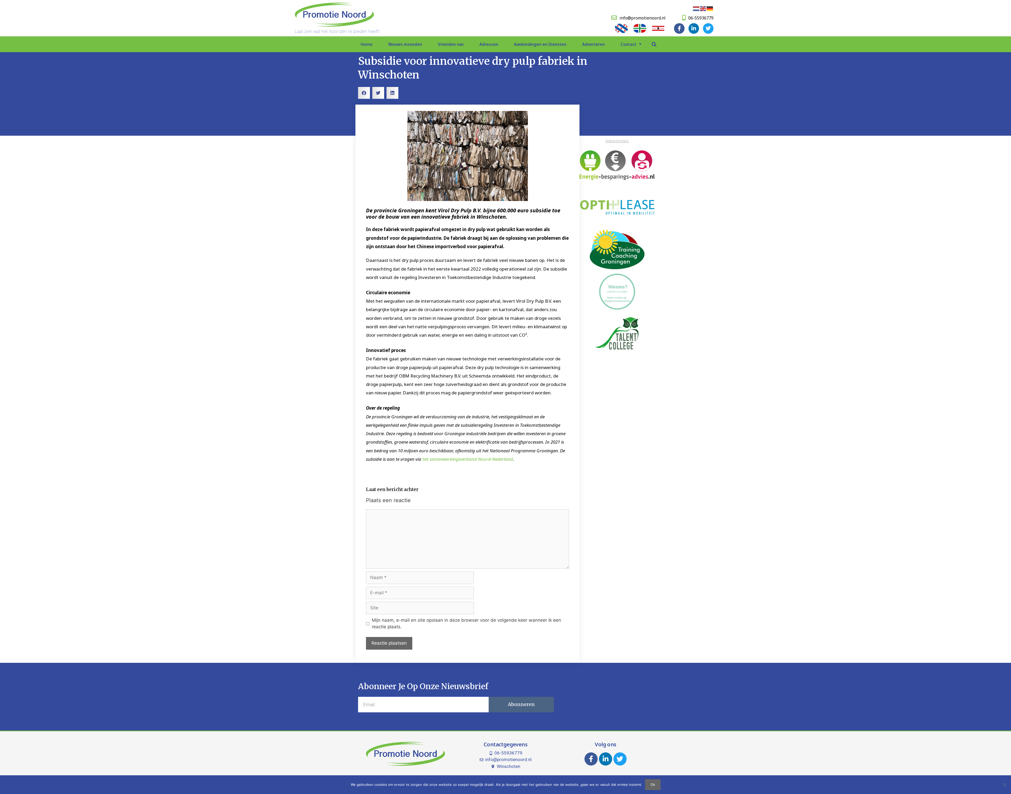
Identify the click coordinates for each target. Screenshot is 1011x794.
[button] (654, 44)
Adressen (488, 44)
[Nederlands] (696, 8)
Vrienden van (451, 44)
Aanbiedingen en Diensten (540, 44)
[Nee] (1004, 784)
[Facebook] (679, 28)
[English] (703, 8)
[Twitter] (708, 28)
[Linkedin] (693, 28)
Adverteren (593, 44)
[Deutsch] (710, 8)
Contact (628, 44)
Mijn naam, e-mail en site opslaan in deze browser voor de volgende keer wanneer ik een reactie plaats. (466, 623)
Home (367, 44)
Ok (653, 784)
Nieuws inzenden (405, 44)
